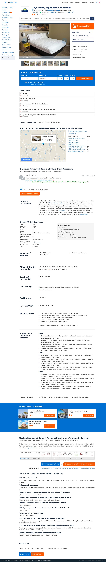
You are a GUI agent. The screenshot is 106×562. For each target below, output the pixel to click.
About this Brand (7, 40)
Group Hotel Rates (75, 2)
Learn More (25, 554)
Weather (4, 50)
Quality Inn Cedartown (36, 411)
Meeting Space (6, 47)
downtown (62, 210)
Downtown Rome (73, 140)
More (91, 2)
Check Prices (6, 12)
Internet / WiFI (6, 37)
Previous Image (24, 41)
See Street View (26, 159)
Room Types (6, 15)
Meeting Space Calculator (87, 468)
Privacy (22, 560)
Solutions (85, 2)
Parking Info (5, 35)
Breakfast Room (25, 458)
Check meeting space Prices (50, 464)
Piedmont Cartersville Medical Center (79, 138)
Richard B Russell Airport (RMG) (77, 146)
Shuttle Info (5, 27)
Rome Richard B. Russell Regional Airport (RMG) (82, 149)
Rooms (59, 75)
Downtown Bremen (73, 144)
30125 (58, 10)
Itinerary (4, 42)
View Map (35, 12)
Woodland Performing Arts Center (78, 151)
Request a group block (38, 84)
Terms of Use (16, 560)
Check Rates (37, 554)
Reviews (4, 20)
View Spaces (37, 242)
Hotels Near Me (29, 560)
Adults (66, 75)
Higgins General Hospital (75, 148)
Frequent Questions (8, 52)
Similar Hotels (6, 45)
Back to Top (6, 57)
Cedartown (50, 10)
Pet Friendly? (6, 32)
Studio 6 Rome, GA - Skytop (78, 411)
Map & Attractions (7, 17)
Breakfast (5, 30)
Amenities (5, 25)
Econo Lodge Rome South (38, 421)
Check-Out (42, 75)
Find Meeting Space (73, 468)
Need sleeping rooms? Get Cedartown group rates (79, 464)
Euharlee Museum (73, 142)
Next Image (64, 41)
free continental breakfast (56, 203)
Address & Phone (7, 7)
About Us (9, 560)
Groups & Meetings (7, 55)
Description (5, 22)
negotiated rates (31, 448)
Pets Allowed (84, 214)
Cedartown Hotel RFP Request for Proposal (53, 468)
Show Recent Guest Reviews (29, 193)
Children (72, 75)
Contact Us (4, 560)
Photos (4, 10)
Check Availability (84, 78)
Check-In (24, 75)
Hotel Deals (65, 2)
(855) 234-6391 (47, 560)
